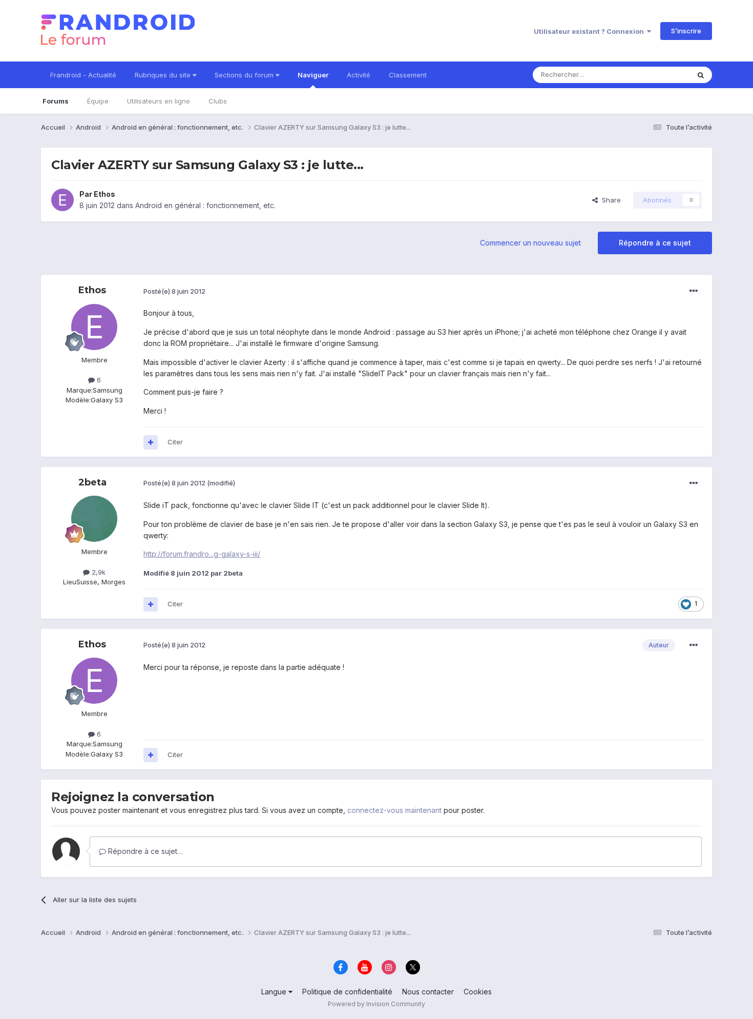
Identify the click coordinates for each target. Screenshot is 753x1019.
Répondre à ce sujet (655, 242)
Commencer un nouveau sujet (530, 242)
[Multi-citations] (150, 442)
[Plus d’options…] (693, 291)
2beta (92, 482)
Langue (274, 991)
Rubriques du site (164, 75)
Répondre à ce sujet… (144, 851)
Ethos (104, 194)
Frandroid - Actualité (83, 75)
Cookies (478, 991)
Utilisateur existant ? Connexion (590, 31)
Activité (358, 75)
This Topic (659, 74)
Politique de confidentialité (347, 991)
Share (609, 200)
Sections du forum (245, 75)
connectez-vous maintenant (394, 810)
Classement (408, 75)
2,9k (98, 572)
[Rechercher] (700, 75)
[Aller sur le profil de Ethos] (62, 200)
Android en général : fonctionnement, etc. (205, 205)
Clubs (217, 101)
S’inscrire (686, 31)
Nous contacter (428, 991)
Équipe (98, 101)
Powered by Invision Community (376, 1004)
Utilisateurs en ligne (158, 101)
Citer (175, 442)
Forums (56, 101)
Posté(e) (174, 291)
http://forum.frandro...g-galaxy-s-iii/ (201, 553)
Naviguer (313, 75)
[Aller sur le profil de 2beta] (94, 519)
